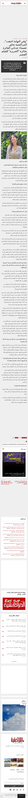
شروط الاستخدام (20, 771)
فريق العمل (12, 769)
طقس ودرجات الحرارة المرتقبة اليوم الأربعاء (15, 550)
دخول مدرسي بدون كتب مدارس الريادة (16, 537)
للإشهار (17, 769)
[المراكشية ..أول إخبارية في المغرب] (16, 4)
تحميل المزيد (14, 661)
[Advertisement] (14, 22)
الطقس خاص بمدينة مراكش (14, 727)
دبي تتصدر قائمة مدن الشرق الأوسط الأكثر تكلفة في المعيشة (21, 483)
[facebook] (23, 790)
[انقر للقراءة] (13, 458)
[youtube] (10, 790)
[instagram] (20, 790)
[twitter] (14, 790)
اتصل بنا (22, 769)
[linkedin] (17, 790)
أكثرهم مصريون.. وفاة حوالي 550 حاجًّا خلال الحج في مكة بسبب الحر (7, 483)
